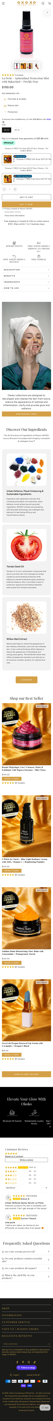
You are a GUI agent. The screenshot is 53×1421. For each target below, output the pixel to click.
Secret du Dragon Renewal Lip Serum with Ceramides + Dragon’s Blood (22, 1044)
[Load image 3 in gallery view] (30, 66)
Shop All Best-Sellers (26, 1074)
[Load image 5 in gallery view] (36, 66)
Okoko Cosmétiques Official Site (22, 1393)
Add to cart (26, 197)
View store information (15, 215)
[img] (19, 1196)
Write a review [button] (26, 1160)
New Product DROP (26, 414)
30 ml (6, 130)
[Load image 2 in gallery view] (23, 66)
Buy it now (26, 204)
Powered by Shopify (26, 1410)
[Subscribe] (49, 1344)
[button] (43, 3)
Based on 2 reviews (14, 1156)
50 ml (17, 130)
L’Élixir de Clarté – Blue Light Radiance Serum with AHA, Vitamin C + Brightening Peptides (24, 860)
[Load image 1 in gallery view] (17, 66)
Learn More (26, 680)
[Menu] (3, 3)
